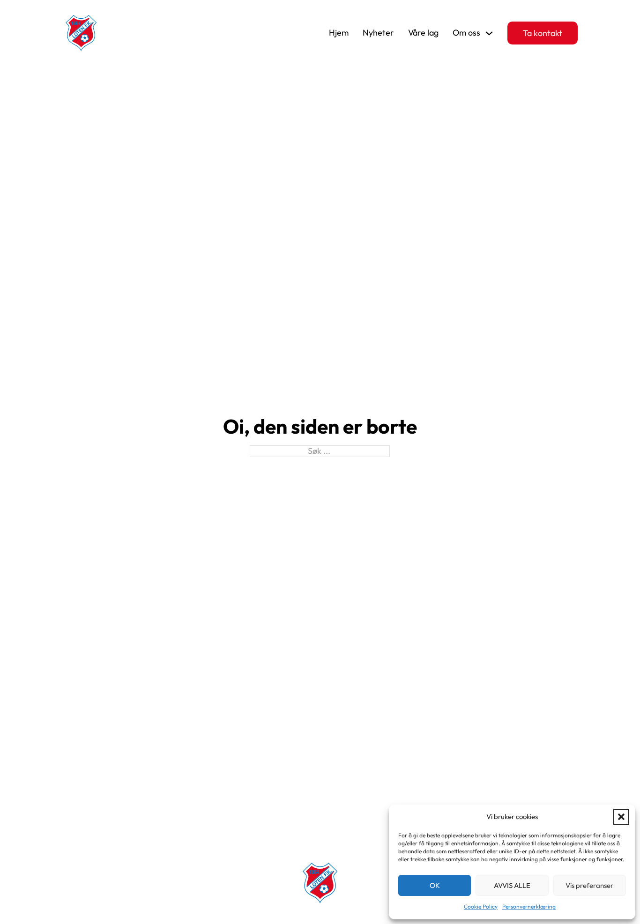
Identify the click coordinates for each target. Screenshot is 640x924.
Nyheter (378, 33)
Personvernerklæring (529, 906)
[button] (621, 816)
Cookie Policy (481, 906)
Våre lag (423, 33)
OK (435, 885)
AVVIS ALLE (512, 885)
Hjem (339, 33)
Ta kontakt (542, 33)
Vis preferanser (589, 885)
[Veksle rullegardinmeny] (489, 33)
